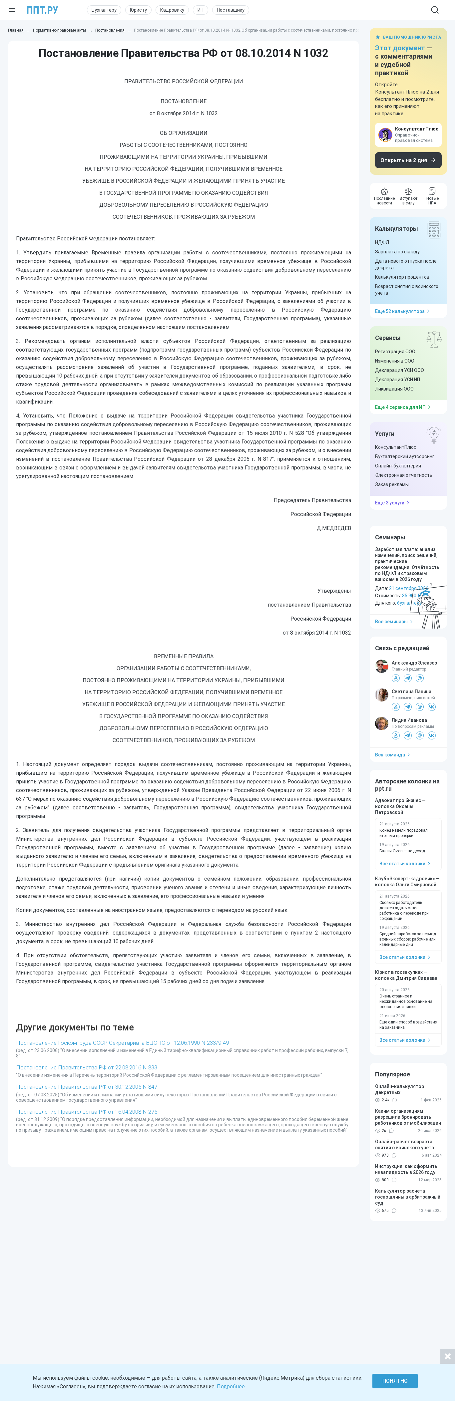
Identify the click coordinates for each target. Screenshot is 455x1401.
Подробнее (231, 1386)
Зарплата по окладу (397, 251)
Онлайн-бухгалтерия (398, 465)
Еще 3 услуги (389, 502)
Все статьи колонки (402, 863)
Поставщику (230, 10)
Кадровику (172, 10)
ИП (201, 10)
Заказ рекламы (392, 484)
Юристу (138, 10)
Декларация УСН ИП (397, 379)
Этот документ (400, 48)
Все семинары (391, 621)
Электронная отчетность (403, 475)
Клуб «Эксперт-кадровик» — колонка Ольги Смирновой (407, 881)
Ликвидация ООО (394, 389)
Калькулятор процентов (402, 277)
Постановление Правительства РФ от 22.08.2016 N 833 (86, 1067)
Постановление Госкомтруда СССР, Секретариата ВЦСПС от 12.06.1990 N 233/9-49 (122, 1042)
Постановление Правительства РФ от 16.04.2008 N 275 (86, 1111)
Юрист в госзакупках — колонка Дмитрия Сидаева (406, 975)
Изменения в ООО (394, 361)
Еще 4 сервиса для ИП (400, 407)
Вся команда (390, 754)
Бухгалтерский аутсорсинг (404, 456)
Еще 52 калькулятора (400, 311)
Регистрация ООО (395, 351)
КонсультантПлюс (395, 447)
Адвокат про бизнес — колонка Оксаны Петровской (400, 806)
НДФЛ (382, 242)
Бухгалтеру (104, 10)
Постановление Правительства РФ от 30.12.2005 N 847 (86, 1086)
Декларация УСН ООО (399, 370)
